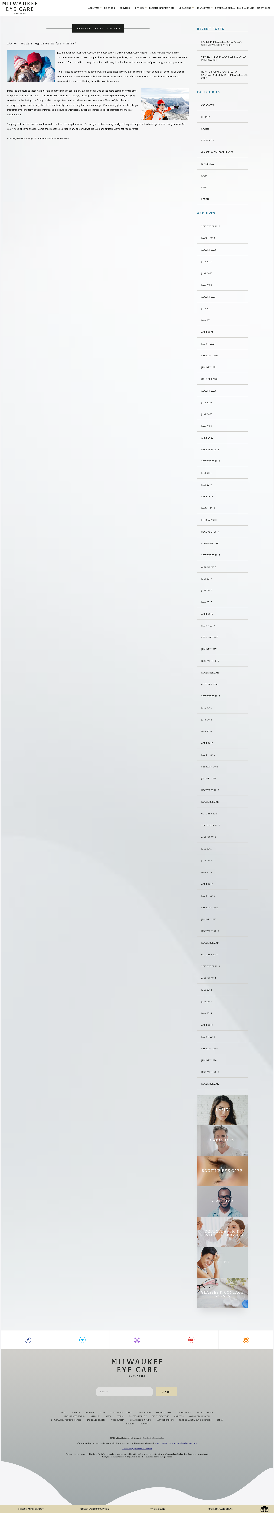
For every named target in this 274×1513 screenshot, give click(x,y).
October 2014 (209, 954)
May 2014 (206, 1013)
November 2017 (210, 543)
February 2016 (209, 766)
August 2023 (208, 249)
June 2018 (206, 472)
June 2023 (206, 273)
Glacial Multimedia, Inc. (153, 1438)
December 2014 (210, 931)
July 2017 (206, 578)
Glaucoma (207, 163)
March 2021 (208, 343)
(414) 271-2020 (161, 1443)
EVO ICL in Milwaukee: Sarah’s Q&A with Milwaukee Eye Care (221, 43)
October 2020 (209, 378)
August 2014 (208, 978)
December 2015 (210, 790)
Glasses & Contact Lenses (217, 152)
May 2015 (206, 872)
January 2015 (208, 919)
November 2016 (210, 672)
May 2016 (206, 731)
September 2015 (210, 825)
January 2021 (208, 367)
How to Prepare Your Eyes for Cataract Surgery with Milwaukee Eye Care (224, 75)
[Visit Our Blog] (246, 1339)
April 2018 (207, 496)
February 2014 (209, 1048)
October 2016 (209, 684)
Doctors (109, 8)
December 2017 (210, 531)
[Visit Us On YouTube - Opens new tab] (191, 1339)
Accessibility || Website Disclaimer (137, 1449)
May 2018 (206, 484)
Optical (139, 8)
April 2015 (207, 884)
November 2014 (210, 942)
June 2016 (206, 719)
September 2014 (210, 966)
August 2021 (208, 296)
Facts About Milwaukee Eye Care (183, 1443)
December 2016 (210, 660)
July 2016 (206, 707)
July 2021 (206, 308)
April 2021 (207, 331)
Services (125, 8)
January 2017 (208, 649)
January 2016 (208, 778)
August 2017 (208, 566)
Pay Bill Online (245, 8)
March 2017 (208, 625)
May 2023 (206, 285)
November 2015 (210, 801)
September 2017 (210, 555)
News (204, 187)
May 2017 (206, 602)
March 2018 (208, 508)
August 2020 (208, 390)
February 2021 (209, 355)
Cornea (205, 116)
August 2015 (208, 837)
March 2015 (208, 895)
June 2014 (206, 1001)
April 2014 (207, 1024)
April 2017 (207, 613)
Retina (205, 199)
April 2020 (207, 437)
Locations (185, 8)
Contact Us (203, 8)
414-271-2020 (263, 8)
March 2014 (208, 1036)
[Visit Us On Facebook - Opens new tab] (28, 1339)
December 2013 (210, 1071)
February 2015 (209, 907)
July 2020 (206, 402)
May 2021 (206, 320)
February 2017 (209, 637)
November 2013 (210, 1083)
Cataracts (207, 105)
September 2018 (210, 461)
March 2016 (208, 754)
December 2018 (210, 449)
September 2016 (210, 696)
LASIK (204, 175)
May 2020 (206, 425)
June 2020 (206, 414)
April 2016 (207, 743)
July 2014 (206, 989)
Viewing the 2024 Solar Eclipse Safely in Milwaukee (223, 58)
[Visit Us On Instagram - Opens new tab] (137, 1339)
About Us (93, 8)
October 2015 (209, 813)
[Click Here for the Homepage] (44, 8)
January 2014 (208, 1060)
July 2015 (206, 848)
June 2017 (206, 590)
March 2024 (208, 238)
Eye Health (207, 140)
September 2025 (210, 226)
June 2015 (206, 860)
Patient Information (161, 8)
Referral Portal (225, 8)
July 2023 (206, 261)
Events (205, 128)
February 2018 (209, 519)
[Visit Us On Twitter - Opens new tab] (82, 1339)
